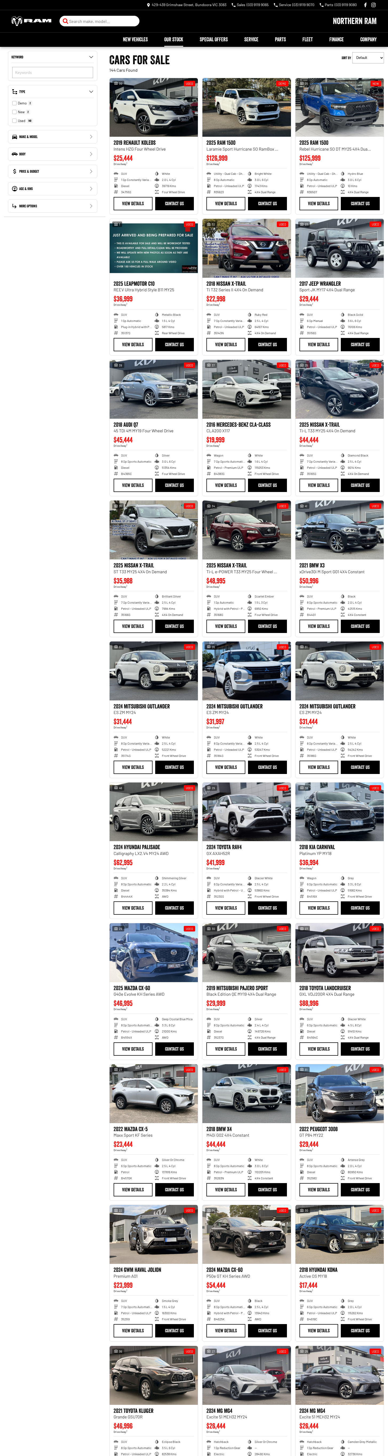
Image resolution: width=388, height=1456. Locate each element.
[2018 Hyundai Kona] (339, 1234)
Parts (280, 39)
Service (251, 39)
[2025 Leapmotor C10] (154, 248)
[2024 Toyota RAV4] (246, 812)
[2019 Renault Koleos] (154, 107)
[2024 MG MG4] (246, 1375)
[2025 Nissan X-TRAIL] (339, 389)
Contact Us (174, 204)
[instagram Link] (373, 5)
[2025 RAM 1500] (246, 107)
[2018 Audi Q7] (154, 389)
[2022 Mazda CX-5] (154, 1093)
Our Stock (173, 39)
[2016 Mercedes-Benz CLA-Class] (246, 389)
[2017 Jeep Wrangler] (339, 248)
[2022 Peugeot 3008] (339, 1093)
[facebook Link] (365, 5)
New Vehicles (135, 39)
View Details (133, 204)
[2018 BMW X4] (246, 1093)
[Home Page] (31, 21)
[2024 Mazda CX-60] (246, 1234)
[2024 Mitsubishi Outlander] (154, 671)
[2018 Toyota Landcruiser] (339, 952)
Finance (336, 39)
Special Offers (214, 39)
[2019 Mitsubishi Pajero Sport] (246, 952)
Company (368, 39)
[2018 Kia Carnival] (339, 812)
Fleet (307, 39)
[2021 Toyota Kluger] (154, 1375)
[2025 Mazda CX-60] (154, 952)
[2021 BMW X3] (339, 530)
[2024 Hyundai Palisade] (154, 812)
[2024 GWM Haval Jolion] (154, 1234)
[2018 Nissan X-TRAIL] (246, 248)
